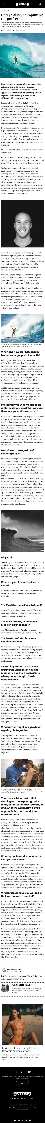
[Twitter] (29, 1120)
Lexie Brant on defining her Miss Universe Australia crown (20, 1049)
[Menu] (4, 4)
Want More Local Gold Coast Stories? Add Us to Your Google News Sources (22, 977)
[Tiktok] (26, 1120)
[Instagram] (18, 1120)
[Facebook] (15, 1120)
